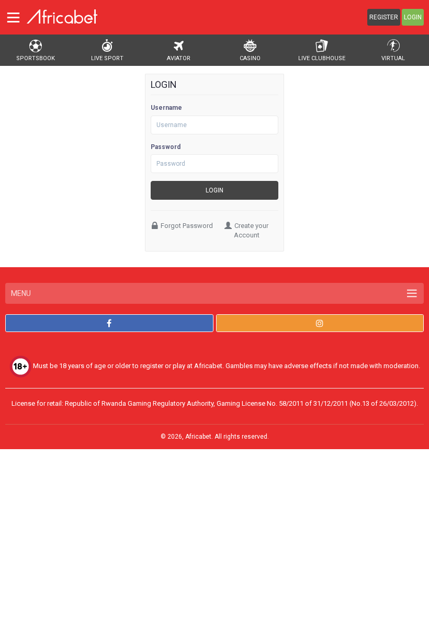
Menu (21, 293)
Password (165, 147)
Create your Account (251, 230)
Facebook (109, 323)
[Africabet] (62, 16)
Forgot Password (187, 226)
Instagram (320, 323)
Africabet (198, 436)
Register (383, 17)
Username (166, 107)
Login (413, 17)
